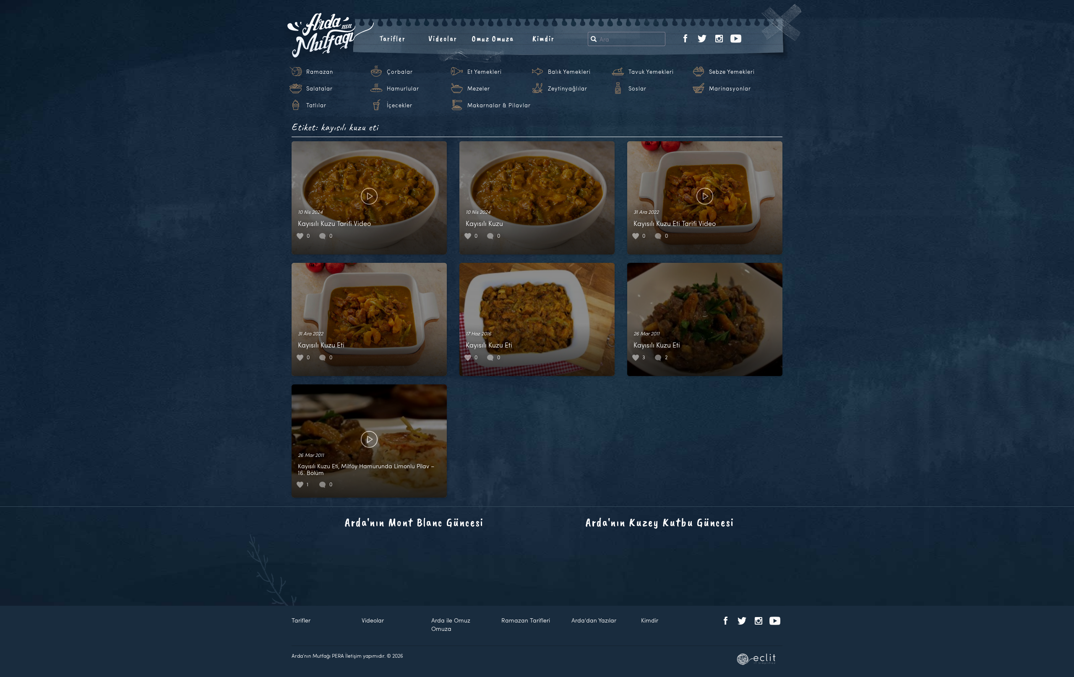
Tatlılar (316, 105)
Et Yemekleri (484, 71)
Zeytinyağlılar (567, 88)
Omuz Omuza (493, 38)
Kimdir (543, 38)
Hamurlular (403, 88)
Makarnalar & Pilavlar (499, 105)
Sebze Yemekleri (732, 71)
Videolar (442, 38)
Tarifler (392, 38)
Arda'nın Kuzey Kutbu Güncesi (660, 522)
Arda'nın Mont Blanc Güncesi (414, 522)
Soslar (637, 88)
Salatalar (319, 88)
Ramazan (319, 71)
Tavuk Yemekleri (651, 71)
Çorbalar (400, 71)
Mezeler (478, 88)
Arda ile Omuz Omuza (450, 624)
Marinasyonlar (730, 88)
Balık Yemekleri (569, 71)
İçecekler (399, 105)
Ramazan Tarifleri (525, 620)
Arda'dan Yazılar (593, 620)
